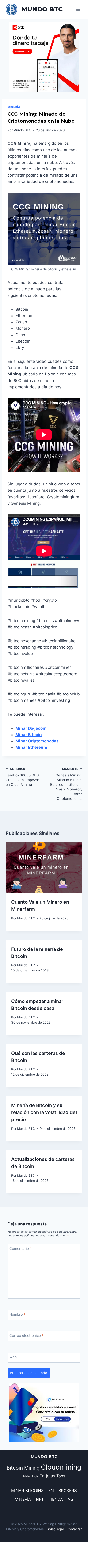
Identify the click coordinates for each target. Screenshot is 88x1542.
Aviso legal (55, 1529)
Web (13, 1357)
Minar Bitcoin (28, 734)
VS (70, 1499)
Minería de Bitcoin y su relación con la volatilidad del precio (44, 1112)
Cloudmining (61, 1467)
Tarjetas (47, 1475)
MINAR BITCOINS (27, 1490)
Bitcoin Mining (23, 1468)
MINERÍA (14, 107)
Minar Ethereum (31, 747)
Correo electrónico (26, 1336)
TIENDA (56, 1499)
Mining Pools (30, 1476)
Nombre (17, 1314)
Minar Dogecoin (30, 728)
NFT (40, 1499)
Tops (60, 1476)
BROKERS (67, 1490)
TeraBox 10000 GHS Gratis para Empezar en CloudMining (22, 777)
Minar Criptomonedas (37, 741)
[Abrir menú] (78, 9)
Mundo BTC (22, 130)
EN (51, 1490)
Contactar (74, 1529)
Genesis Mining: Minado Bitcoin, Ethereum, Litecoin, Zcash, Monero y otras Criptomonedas (66, 784)
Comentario (20, 1248)
